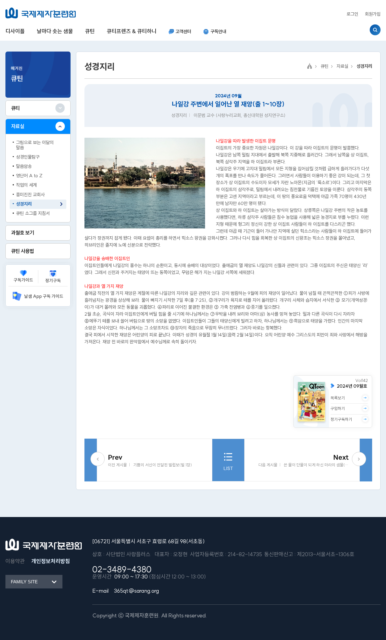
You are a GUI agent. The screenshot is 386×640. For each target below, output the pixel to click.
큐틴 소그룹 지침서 (33, 213)
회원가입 (373, 14)
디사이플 (15, 31)
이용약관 (15, 561)
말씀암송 (24, 166)
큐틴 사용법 (22, 251)
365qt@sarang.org (136, 590)
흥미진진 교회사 (30, 194)
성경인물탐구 (28, 157)
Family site (24, 581)
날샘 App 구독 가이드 (43, 296)
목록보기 (338, 398)
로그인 (352, 14)
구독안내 (218, 31)
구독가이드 (23, 280)
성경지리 (24, 204)
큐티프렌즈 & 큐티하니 (132, 31)
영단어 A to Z (29, 175)
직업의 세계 (26, 185)
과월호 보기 (22, 232)
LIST (228, 468)
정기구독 (53, 280)
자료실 (17, 126)
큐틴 (90, 31)
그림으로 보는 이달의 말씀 (35, 145)
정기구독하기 (341, 419)
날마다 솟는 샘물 (55, 31)
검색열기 (375, 29)
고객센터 (183, 31)
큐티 (15, 108)
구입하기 (338, 408)
